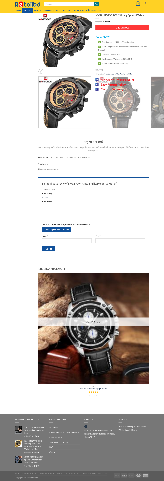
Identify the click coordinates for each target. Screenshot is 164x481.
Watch (27, 10)
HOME (18, 10)
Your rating (47, 193)
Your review (47, 201)
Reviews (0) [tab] (43, 157)
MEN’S (36, 10)
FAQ (69, 10)
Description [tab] (57, 157)
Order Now (122, 27)
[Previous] (60, 69)
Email (98, 236)
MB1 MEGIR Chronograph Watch (93, 388)
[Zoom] (40, 71)
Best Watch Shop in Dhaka (130, 426)
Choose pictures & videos (56, 229)
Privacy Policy (55, 437)
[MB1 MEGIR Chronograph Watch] (93, 328)
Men (105, 74)
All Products (80, 10)
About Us (53, 427)
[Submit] (96, 4)
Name (45, 236)
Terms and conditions (58, 442)
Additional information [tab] (78, 157)
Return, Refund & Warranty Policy (64, 432)
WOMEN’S (48, 10)
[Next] (67, 69)
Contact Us (54, 452)
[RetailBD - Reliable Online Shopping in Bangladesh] (27, 4)
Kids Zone (60, 10)
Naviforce (123, 74)
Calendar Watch (114, 74)
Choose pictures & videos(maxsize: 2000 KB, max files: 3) (66, 224)
